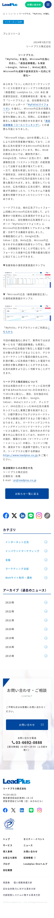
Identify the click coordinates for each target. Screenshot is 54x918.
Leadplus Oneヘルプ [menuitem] (35, 863)
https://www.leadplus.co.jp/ (21, 455)
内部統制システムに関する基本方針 (21, 894)
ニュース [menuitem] (28, 845)
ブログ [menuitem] (6, 863)
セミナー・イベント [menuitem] (34, 838)
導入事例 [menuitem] (7, 851)
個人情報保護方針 (23, 882)
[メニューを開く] (48, 4)
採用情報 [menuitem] (28, 857)
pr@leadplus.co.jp (25, 480)
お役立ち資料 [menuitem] (10, 857)
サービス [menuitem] (7, 845)
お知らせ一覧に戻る (27, 493)
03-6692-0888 (29, 742)
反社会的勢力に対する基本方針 (19, 888)
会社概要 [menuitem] (7, 870)
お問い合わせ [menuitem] (31, 851)
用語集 (6, 882)
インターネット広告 (13, 22)
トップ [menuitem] (6, 838)
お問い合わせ (34, 4)
